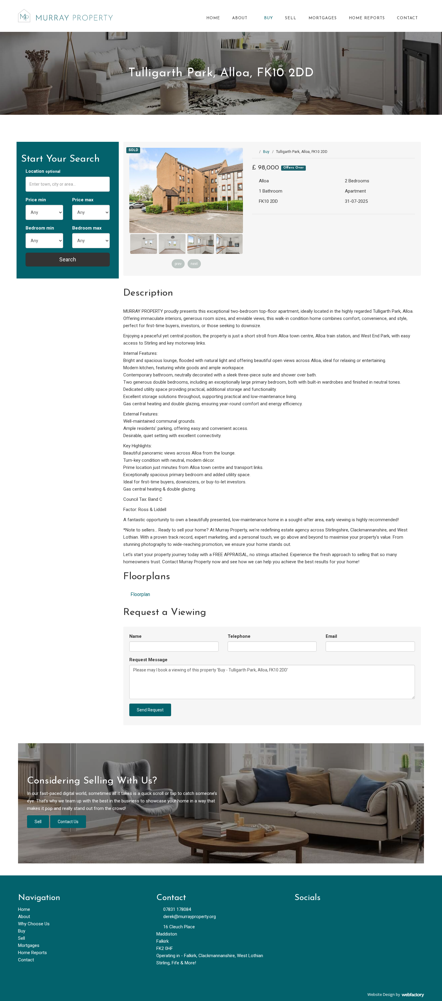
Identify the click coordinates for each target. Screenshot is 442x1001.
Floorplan (139, 594)
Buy (268, 18)
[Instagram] (331, 912)
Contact (407, 18)
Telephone (239, 636)
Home (213, 18)
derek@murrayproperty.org (189, 916)
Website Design (381, 994)
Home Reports (367, 18)
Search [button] (67, 259)
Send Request (150, 709)
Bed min (40, 228)
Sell (290, 18)
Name (135, 636)
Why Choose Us (34, 923)
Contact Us (68, 821)
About (239, 18)
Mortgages (322, 18)
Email (331, 636)
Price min (36, 199)
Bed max (87, 228)
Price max (83, 199)
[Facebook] (301, 912)
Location (43, 171)
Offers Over (293, 168)
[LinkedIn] (316, 912)
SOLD (133, 150)
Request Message (148, 659)
